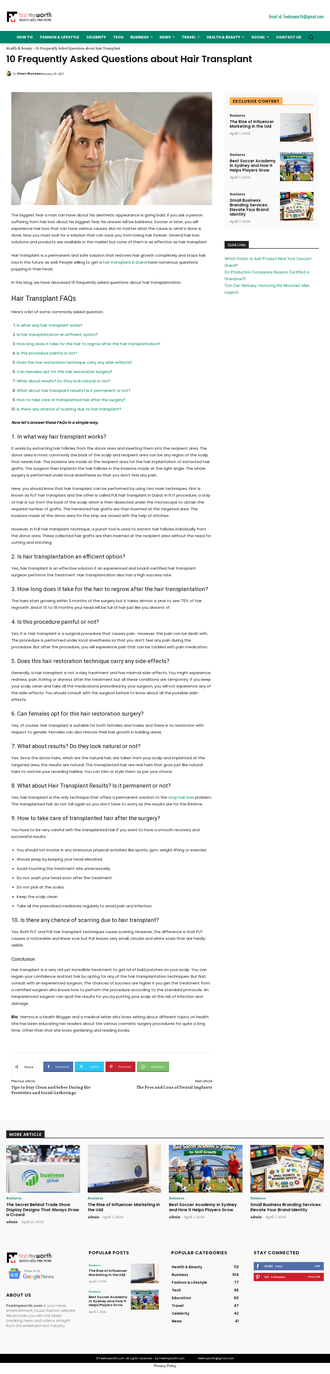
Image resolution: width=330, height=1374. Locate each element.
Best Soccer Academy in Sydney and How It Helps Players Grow (253, 165)
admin (12, 1221)
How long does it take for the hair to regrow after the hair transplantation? (88, 343)
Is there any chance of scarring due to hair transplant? (69, 409)
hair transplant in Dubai (125, 262)
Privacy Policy (165, 1366)
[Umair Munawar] (9, 73)
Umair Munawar (29, 73)
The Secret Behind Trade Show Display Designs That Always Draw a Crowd (42, 1209)
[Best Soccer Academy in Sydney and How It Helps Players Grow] (297, 166)
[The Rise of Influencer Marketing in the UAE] (297, 127)
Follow (314, 1277)
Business (237, 115)
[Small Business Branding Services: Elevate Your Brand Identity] (297, 206)
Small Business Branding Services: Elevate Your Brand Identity (249, 207)
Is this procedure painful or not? (47, 353)
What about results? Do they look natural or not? (63, 381)
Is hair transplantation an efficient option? (57, 334)
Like (317, 1266)
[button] (311, 37)
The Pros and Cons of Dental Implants (174, 1087)
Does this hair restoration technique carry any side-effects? (74, 362)
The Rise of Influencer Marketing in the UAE (252, 124)
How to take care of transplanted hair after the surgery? (71, 399)
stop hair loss (181, 797)
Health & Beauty (19, 48)
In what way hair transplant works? (49, 325)
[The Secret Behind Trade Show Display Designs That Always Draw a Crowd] (43, 1169)
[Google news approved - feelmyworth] (41, 1274)
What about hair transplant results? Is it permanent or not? (73, 390)
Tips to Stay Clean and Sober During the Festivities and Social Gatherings (50, 1090)
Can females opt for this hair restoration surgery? (64, 371)
